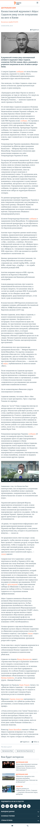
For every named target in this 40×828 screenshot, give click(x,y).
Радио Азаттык (10, 466)
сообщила (20, 72)
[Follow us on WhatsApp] (20, 806)
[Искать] (27, 825)
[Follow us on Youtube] (3, 806)
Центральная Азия (8, 8)
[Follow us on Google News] (24, 806)
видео (5, 364)
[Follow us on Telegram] (16, 806)
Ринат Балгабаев (15, 730)
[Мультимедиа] (12, 825)
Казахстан (19, 786)
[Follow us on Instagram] (7, 806)
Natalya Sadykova (7, 678)
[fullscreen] (37, 480)
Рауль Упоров (24, 685)
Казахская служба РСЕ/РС (9, 22)
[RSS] (29, 806)
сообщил (23, 121)
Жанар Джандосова (24, 659)
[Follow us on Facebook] (11, 806)
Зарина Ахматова (16, 699)
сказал (3, 554)
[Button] (34, 30)
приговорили (13, 584)
